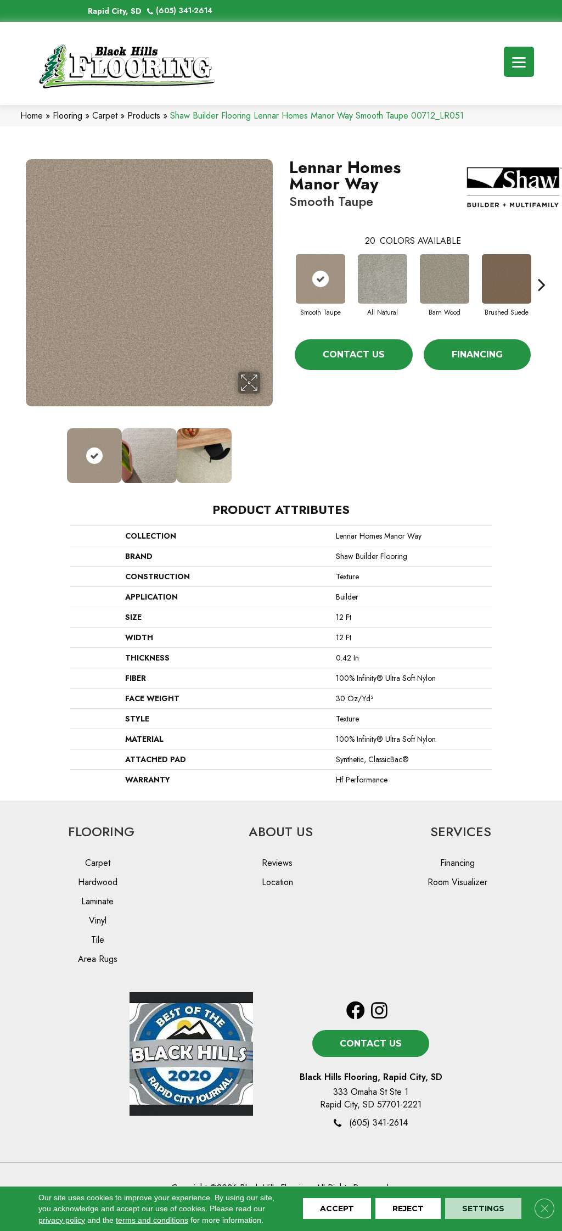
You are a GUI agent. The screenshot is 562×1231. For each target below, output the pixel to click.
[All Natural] (382, 278)
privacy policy (61, 1220)
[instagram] (379, 1011)
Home (31, 115)
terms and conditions (152, 1220)
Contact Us (354, 354)
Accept (337, 1209)
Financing (477, 354)
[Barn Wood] (444, 278)
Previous (31, 450)
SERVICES (460, 831)
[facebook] (355, 1011)
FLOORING (101, 831)
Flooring (67, 115)
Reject (408, 1209)
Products (143, 115)
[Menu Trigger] (519, 62)
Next (267, 450)
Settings (483, 1209)
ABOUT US (281, 831)
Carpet (104, 115)
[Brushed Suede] (506, 278)
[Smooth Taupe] (320, 278)
